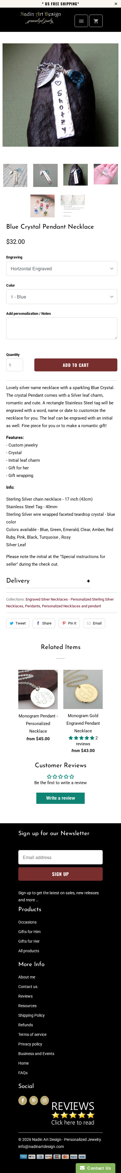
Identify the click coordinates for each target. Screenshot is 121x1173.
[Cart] (96, 21)
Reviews (25, 996)
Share (46, 623)
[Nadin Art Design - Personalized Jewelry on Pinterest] (33, 1100)
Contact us (27, 986)
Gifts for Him (29, 931)
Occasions (27, 922)
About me (26, 977)
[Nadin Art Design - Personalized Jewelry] (40, 22)
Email (97, 623)
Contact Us (98, 1168)
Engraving (14, 257)
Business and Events (36, 1053)
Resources (27, 1005)
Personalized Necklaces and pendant (71, 606)
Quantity (13, 355)
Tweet (20, 623)
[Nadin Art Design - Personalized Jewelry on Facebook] (22, 1100)
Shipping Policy (31, 1015)
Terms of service (32, 1034)
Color (10, 285)
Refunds (25, 1025)
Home (23, 1063)
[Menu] (81, 21)
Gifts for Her (29, 941)
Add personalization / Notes (28, 313)
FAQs (23, 1073)
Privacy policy (30, 1044)
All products (28, 951)
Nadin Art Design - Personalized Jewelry (66, 1139)
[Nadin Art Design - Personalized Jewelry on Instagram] (44, 1100)
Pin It (72, 623)
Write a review (60, 798)
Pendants (32, 606)
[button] (82, 738)
